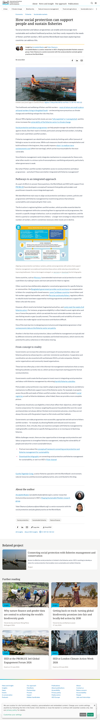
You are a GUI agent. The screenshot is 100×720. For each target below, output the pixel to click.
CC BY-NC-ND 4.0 (48, 532)
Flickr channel (51, 459)
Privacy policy (56, 692)
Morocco (37, 277)
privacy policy (12, 710)
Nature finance (55, 520)
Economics (19, 14)
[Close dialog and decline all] (94, 704)
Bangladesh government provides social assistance (50, 289)
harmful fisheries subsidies (65, 381)
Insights (4, 688)
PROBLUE (20, 187)
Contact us (80, 688)
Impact (29, 695)
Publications (73, 4)
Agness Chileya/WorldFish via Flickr (57, 102)
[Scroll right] (96, 9)
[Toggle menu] (96, 3)
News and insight (46, 4)
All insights (19, 532)
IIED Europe (56, 697)
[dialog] (49, 710)
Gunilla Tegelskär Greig (24, 474)
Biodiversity (30, 9)
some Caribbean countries (59, 292)
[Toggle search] (92, 3)
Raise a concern (81, 690)
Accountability (81, 692)
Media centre (56, 695)
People (78, 695)
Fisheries (28, 14)
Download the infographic (29, 456)
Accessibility (56, 690)
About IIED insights (31, 532)
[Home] (12, 3)
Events (4, 692)
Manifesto (30, 688)
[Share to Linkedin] (77, 60)
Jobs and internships (83, 697)
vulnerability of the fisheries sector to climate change (51, 122)
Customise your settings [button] (13, 715)
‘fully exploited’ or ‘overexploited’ (64, 119)
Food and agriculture (70, 9)
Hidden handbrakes (33, 697)
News (4, 690)
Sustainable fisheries (39, 520)
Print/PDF (48, 527)
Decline (83, 715)
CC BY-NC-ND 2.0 (75, 102)
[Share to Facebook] (72, 60)
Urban (5, 9)
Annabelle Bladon (22, 495)
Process (29, 692)
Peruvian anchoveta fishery (59, 295)
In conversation (7, 695)
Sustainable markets (87, 9)
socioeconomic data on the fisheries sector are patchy (36, 328)
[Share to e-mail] (82, 60)
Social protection (23, 520)
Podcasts (5, 697)
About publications (58, 688)
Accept (90, 715)
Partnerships (31, 690)
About (34, 4)
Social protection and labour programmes (31, 127)
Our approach (61, 4)
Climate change (17, 9)
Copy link (36, 527)
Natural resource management (48, 9)
